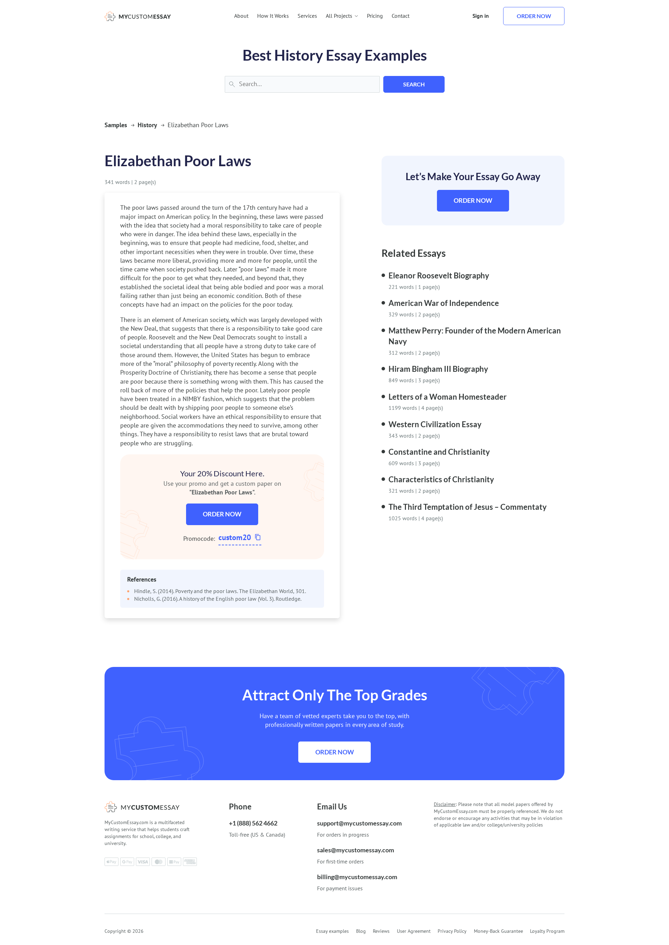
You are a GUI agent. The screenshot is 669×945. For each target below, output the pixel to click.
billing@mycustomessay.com (357, 877)
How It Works (273, 15)
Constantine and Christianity (439, 451)
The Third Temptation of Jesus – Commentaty (468, 507)
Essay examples (332, 931)
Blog (361, 931)
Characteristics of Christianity (441, 479)
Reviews (381, 931)
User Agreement (414, 931)
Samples (116, 125)
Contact (400, 15)
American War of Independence (444, 303)
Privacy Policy (452, 931)
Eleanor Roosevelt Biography (439, 275)
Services (307, 15)
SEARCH (414, 84)
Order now (534, 16)
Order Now (222, 514)
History (147, 125)
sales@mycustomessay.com (355, 850)
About (241, 15)
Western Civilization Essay (435, 424)
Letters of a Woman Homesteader (448, 396)
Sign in (480, 15)
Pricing (375, 15)
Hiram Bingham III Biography (438, 369)
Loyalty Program (547, 931)
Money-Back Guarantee (498, 931)
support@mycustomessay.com (359, 823)
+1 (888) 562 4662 (253, 823)
